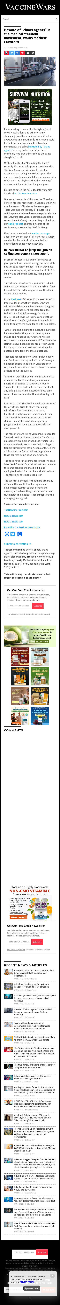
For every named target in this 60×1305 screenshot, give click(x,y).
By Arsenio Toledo (31, 1082)
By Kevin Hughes (31, 979)
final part (16, 299)
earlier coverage (41, 233)
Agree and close (31, 1288)
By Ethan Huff (29, 1004)
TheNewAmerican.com (16, 510)
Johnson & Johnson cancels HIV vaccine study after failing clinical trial (32, 1077)
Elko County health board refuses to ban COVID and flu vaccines (33, 1188)
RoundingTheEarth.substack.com (22, 527)
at (25, 193)
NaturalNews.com (13, 515)
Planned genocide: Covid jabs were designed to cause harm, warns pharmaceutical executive (35, 998)
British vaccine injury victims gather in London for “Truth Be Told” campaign (31, 985)
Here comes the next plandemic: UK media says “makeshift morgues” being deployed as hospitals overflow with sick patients (34, 1212)
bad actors (27, 549)
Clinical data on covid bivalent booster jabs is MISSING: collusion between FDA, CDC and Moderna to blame (34, 1148)
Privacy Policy (27, 1282)
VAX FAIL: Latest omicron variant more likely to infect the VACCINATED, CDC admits (34, 1038)
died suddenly (18, 556)
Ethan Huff (22, 47)
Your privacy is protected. (16, 614)
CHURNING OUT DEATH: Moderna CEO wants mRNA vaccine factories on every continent (34, 1177)
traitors (14, 567)
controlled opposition (24, 553)
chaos (37, 549)
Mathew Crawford (32, 560)
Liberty (18, 560)
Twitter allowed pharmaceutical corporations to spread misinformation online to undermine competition (32, 1026)
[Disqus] (30, 771)
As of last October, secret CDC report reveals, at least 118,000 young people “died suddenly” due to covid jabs (32, 1118)
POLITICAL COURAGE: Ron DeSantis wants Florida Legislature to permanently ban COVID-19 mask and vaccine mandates (33, 1104)
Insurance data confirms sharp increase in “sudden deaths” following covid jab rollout (34, 1199)
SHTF (6, 567)
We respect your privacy (38, 1268)
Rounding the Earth (40, 563)
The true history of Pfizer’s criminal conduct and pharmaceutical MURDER (34, 1066)
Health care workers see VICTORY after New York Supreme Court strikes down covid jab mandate (34, 1226)
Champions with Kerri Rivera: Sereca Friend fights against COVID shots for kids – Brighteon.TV (34, 973)
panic (18, 563)
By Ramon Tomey (31, 990)
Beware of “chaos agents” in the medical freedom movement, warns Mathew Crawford (33, 1012)
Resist (25, 563)
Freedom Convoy (36, 556)
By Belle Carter (30, 1193)
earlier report (15, 223)
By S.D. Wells (29, 1059)
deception (42, 553)
